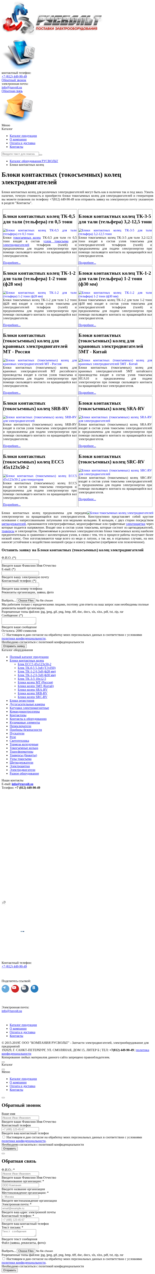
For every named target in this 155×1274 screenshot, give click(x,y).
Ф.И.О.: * (8, 1169)
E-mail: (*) (8, 569)
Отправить (9, 1148)
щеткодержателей (14, 524)
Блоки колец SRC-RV (32, 697)
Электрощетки (20, 766)
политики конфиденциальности (24, 638)
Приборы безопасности (26, 729)
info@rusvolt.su (12, 87)
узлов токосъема (55, 241)
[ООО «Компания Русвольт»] (52, 34)
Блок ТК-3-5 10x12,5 (32, 678)
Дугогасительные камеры (27, 704)
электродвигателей (16, 245)
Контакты (16, 146)
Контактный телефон (16, 1125)
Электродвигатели (22, 770)
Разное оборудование (24, 773)
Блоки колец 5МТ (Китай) (36, 686)
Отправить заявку (14, 646)
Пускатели (17, 733)
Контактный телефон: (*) (19, 580)
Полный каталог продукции (29, 657)
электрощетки (135, 524)
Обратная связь (12, 91)
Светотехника (19, 740)
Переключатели (20, 726)
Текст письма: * (12, 1227)
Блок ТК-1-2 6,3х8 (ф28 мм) (37, 671)
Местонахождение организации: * (25, 1192)
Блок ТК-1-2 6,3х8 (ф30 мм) (37, 675)
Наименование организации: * (23, 1181)
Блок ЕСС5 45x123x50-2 (34, 664)
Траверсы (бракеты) (23, 755)
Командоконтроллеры (25, 711)
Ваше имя (8, 1113)
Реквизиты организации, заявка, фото (28, 592)
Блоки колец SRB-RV (32, 693)
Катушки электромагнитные (29, 708)
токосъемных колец (27, 237)
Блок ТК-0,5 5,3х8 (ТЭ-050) (37, 667)
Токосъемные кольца (24, 748)
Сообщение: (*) (12, 615)
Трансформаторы (21, 751)
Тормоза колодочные (24, 744)
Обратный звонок (14, 80)
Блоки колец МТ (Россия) (35, 682)
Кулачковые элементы (25, 722)
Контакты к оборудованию (28, 719)
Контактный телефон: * (18, 1216)
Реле (13, 737)
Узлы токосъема (20, 759)
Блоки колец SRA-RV (33, 689)
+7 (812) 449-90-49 (14, 76)
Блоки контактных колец (27, 660)
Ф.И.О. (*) (9, 557)
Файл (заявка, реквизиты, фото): (24, 1242)
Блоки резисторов (22, 700)
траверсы (8, 531)
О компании (18, 139)
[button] (77, 125)
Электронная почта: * (16, 1204)
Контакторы (18, 715)
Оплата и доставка (22, 143)
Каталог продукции (23, 135)
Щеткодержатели (21, 762)
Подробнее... (12, 262)
